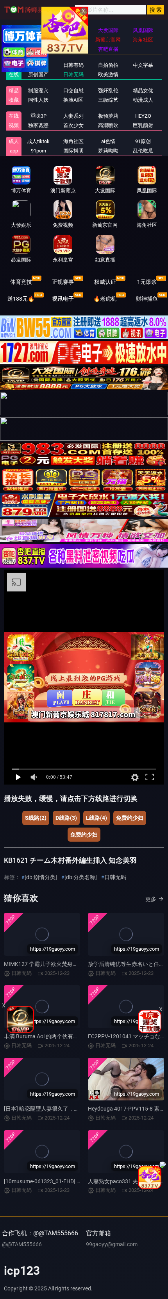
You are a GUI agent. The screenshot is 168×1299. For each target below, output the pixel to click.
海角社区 (73, 141)
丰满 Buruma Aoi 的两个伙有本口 (44, 1036)
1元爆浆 (147, 282)
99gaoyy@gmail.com (112, 1244)
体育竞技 (21, 282)
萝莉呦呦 (108, 151)
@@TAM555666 (22, 1244)
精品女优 (143, 90)
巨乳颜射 (143, 125)
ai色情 (108, 141)
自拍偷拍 (108, 65)
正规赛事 (63, 282)
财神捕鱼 (147, 299)
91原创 (143, 141)
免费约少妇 (129, 818)
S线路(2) (35, 818)
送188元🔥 (20, 299)
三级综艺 (108, 100)
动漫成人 (143, 100)
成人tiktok (38, 141)
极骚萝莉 (108, 116)
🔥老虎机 (104, 299)
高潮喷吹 (108, 125)
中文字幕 (143, 65)
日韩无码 (73, 74)
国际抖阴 (73, 151)
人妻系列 (73, 116)
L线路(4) (96, 818)
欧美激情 (108, 74)
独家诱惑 (38, 125)
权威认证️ (105, 282)
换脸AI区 (73, 100)
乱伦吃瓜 (143, 151)
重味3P (38, 116)
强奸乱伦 (108, 90)
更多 (150, 899)
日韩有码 (73, 65)
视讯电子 (63, 299)
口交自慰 (73, 90)
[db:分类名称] (80, 877)
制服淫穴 (38, 90)
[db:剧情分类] (41, 877)
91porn (38, 151)
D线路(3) (66, 818)
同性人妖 (38, 100)
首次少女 (73, 125)
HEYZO (143, 116)
